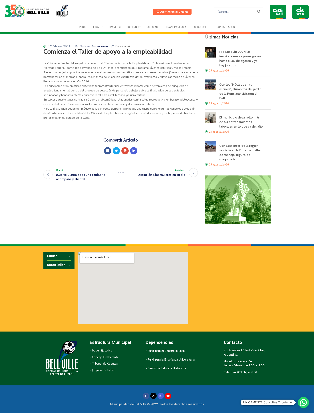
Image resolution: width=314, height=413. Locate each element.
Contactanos (225, 27)
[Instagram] (161, 396)
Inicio (82, 27)
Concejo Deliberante (105, 357)
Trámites (114, 27)
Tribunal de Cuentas (105, 363)
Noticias (152, 27)
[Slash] (120, 172)
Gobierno (132, 27)
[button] (172, 12)
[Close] (153, 396)
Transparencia (176, 27)
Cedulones (201, 27)
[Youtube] (168, 396)
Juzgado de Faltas (103, 370)
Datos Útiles (56, 265)
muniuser (103, 46)
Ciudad (96, 27)
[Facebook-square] (146, 396)
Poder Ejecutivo (102, 350)
